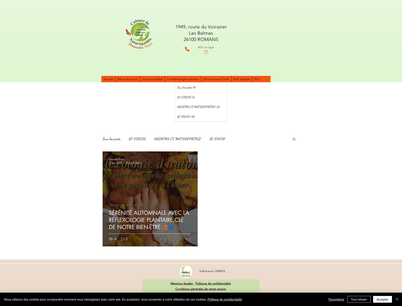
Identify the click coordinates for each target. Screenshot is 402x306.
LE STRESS (137, 138)
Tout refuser (359, 299)
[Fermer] (396, 299)
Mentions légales (182, 283)
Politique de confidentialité (213, 283)
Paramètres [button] (336, 299)
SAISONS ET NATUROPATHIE (177, 138)
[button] (294, 139)
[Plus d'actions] (190, 160)
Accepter (382, 299)
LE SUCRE (217, 138)
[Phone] (187, 49)
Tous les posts (111, 138)
